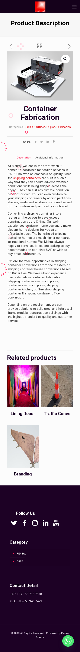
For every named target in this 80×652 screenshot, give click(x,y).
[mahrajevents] (40, 6)
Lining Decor (23, 413)
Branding (23, 474)
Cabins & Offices (35, 127)
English (51, 127)
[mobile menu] (74, 6)
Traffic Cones (57, 413)
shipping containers (27, 178)
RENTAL (21, 553)
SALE (20, 561)
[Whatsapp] (68, 641)
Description (24, 157)
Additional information (49, 157)
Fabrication (64, 127)
